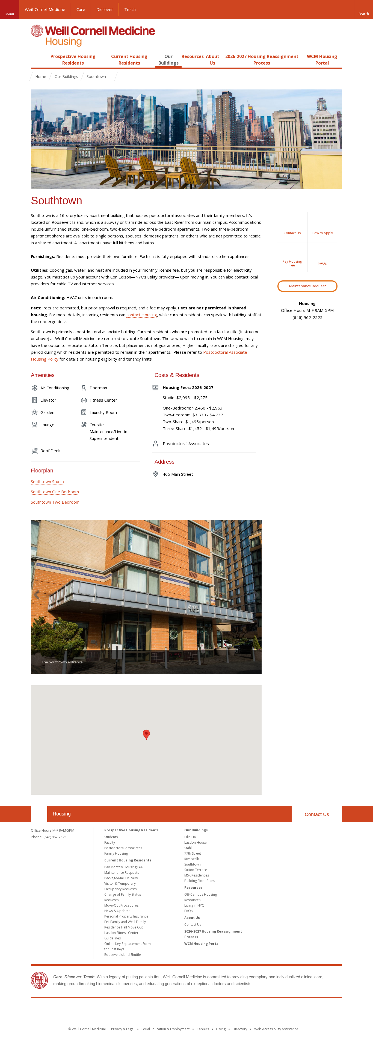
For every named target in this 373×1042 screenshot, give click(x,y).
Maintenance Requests (121, 872)
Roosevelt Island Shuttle (122, 954)
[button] (363, 9)
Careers (203, 1029)
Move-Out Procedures (121, 905)
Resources (193, 56)
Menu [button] (9, 14)
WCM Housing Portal (202, 943)
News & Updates (117, 911)
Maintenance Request (307, 285)
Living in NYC (194, 905)
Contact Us (317, 814)
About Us (192, 917)
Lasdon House (195, 842)
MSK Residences (196, 875)
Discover (104, 9)
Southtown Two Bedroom (55, 502)
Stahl (188, 848)
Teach (130, 9)
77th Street (192, 853)
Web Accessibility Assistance (276, 1029)
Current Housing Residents (127, 860)
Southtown (192, 864)
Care (80, 9)
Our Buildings (66, 76)
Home (37, 56)
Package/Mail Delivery (121, 878)
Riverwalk (191, 859)
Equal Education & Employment (165, 1029)
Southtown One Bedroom (55, 491)
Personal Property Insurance (126, 916)
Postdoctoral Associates (123, 848)
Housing (62, 814)
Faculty (109, 842)
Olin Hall (190, 837)
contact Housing (141, 314)
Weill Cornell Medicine (45, 9)
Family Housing (116, 853)
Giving (221, 1029)
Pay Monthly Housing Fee (123, 867)
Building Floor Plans (199, 880)
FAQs (188, 911)
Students (111, 837)
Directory (240, 1029)
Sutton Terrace (195, 869)
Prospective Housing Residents (131, 830)
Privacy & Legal (122, 1029)
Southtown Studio (47, 481)
